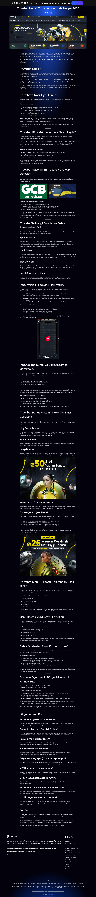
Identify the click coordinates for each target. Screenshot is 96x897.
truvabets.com (26, 152)
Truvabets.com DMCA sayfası (39, 891)
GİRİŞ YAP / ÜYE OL (77, 3)
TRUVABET (22, 3)
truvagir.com (26, 154)
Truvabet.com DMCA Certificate (56, 891)
